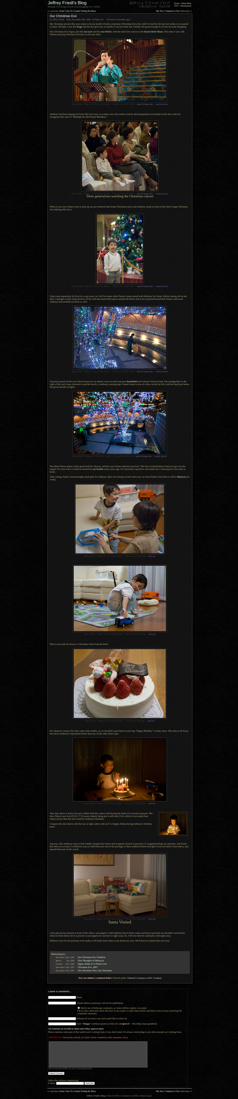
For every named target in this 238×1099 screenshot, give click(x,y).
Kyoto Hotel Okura (153, 31)
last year (88, 31)
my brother (98, 469)
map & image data (145, 104)
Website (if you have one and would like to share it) (101, 1018)
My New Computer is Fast (174, 11)
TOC (176, 6)
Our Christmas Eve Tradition (92, 957)
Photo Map (186, 3)
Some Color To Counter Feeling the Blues (71, 11)
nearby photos (162, 104)
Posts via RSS (113, 1096)
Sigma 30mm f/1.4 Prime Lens (92, 963)
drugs (79, 26)
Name (79, 997)
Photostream (186, 6)
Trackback (157, 978)
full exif (152, 556)
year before (106, 31)
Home (177, 3)
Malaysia (181, 476)
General (131, 978)
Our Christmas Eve (63, 16)
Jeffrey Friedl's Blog (67, 2)
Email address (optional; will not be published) (100, 1003)
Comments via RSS (144, 978)
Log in (149, 1096)
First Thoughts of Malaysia (91, 960)
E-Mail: (52, 1083)
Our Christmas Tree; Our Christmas (95, 970)
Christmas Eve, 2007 (88, 967)
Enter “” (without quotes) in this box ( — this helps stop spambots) (116, 1023)
